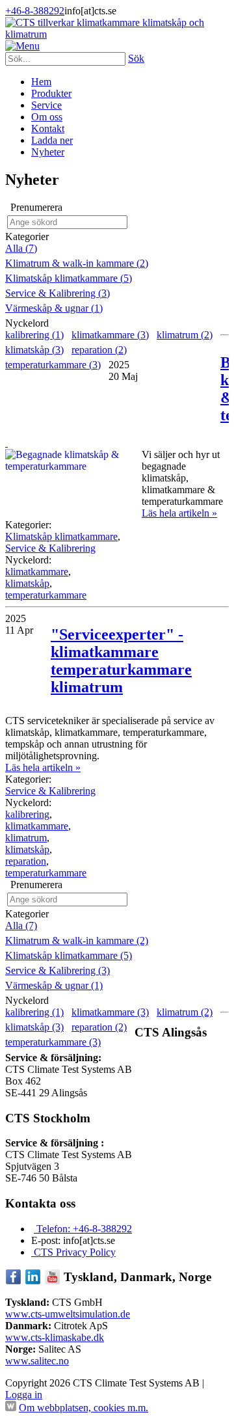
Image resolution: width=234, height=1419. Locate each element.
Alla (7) (21, 248)
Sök (136, 58)
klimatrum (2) (185, 334)
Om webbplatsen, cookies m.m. (83, 1407)
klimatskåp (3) (34, 349)
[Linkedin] (33, 1281)
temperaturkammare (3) (53, 364)
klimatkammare (36, 571)
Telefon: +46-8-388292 (83, 1228)
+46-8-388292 (34, 10)
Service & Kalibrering (50, 548)
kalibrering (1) (34, 334)
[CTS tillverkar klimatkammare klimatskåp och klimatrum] (117, 34)
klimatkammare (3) (110, 334)
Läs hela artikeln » (179, 513)
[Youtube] (52, 1281)
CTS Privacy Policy (73, 1252)
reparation (25, 861)
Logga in (23, 1394)
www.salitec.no (37, 1360)
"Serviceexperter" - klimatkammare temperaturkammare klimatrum (121, 661)
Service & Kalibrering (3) (57, 293)
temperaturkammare (45, 595)
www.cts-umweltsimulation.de (67, 1313)
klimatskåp (27, 583)
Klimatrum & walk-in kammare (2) (76, 263)
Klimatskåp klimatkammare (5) (68, 278)
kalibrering (27, 814)
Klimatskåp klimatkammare (61, 536)
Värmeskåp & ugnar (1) (54, 308)
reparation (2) (99, 349)
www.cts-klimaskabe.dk (54, 1337)
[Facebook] (13, 1281)
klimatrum (26, 837)
